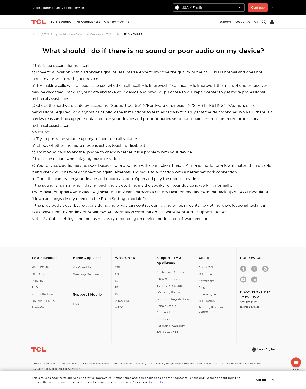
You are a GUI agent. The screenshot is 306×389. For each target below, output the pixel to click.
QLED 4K (38, 274)
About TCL (206, 267)
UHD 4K (37, 281)
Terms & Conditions (43, 363)
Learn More (157, 382)
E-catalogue (207, 294)
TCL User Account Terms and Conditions (56, 368)
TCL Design (206, 301)
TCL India (205, 274)
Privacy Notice (122, 363)
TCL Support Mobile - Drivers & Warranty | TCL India (82, 34)
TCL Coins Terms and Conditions (241, 363)
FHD (34, 287)
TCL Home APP (167, 332)
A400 (119, 307)
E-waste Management (95, 363)
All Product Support (171, 272)
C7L (118, 281)
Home (35, 34)
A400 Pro (122, 301)
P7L (117, 294)
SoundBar (38, 307)
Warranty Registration (173, 299)
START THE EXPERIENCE (249, 304)
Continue (258, 7)
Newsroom (206, 281)
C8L (118, 274)
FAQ (76, 304)
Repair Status (166, 306)
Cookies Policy (69, 363)
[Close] (273, 380)
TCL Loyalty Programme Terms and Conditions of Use (184, 363)
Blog (201, 287)
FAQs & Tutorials (169, 279)
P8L (118, 287)
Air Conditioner (84, 267)
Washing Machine (86, 274)
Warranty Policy (168, 292)
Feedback (163, 319)
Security (141, 363)
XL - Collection (42, 294)
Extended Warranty (171, 326)
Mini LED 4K (40, 267)
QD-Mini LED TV (43, 301)
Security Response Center (211, 309)
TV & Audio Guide (170, 286)
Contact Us (165, 312)
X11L (118, 267)
